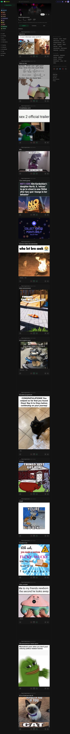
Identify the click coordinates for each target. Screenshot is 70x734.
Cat (25, 277)
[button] (49, 14)
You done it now (23, 542)
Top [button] (3, 37)
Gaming (3, 14)
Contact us (55, 76)
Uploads (24, 25)
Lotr (64, 42)
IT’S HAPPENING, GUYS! (25, 108)
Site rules (55, 77)
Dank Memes (56, 55)
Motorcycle (22, 370)
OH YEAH (21, 461)
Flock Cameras (64, 48)
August (65, 38)
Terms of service (56, 79)
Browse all (3, 30)
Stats (44, 25)
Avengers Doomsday (57, 42)
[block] (48, 56)
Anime (3, 24)
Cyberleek (59, 44)
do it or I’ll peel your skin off (26, 695)
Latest (3, 33)
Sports (3, 12)
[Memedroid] (2, 1)
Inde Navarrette (56, 48)
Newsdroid (4, 10)
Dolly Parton (62, 50)
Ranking (3, 53)
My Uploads (4, 49)
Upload (8, 5)
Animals (3, 16)
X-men (60, 46)
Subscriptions (5, 42)
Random (4, 39)
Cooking (21, 277)
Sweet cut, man (23, 63)
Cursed (60, 59)
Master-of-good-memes (25, 31)
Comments (34, 25)
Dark (2, 20)
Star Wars (55, 46)
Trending (4, 35)
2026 (61, 38)
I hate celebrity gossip (24, 180)
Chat (3, 51)
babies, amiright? (23, 584)
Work (55, 62)
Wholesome (4, 26)
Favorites (4, 45)
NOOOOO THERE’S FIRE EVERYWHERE (28, 244)
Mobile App (55, 74)
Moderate (4, 47)
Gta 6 (55, 44)
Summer (62, 40)
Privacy (54, 80)
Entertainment (4, 18)
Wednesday (56, 50)
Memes (21, 618)
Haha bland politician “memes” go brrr (28, 643)
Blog (3, 55)
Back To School (56, 40)
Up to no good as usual (24, 340)
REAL (20, 149)
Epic (2, 22)
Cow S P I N (22, 34)
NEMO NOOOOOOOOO (25, 288)
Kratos (64, 44)
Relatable (3, 28)
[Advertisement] (60, 19)
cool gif (21, 501)
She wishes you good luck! (25, 394)
